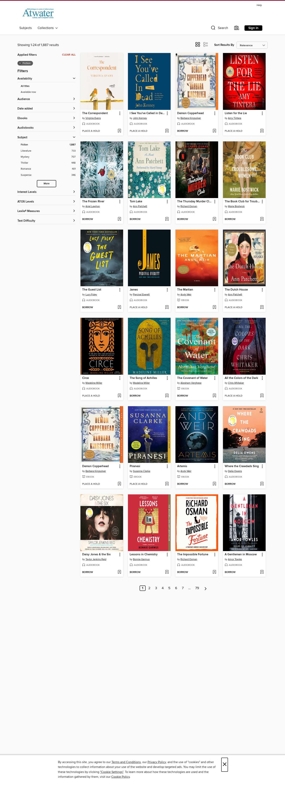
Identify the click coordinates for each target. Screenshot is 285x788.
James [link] (134, 289)
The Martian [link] (185, 289)
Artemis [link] (182, 466)
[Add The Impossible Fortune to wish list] (214, 572)
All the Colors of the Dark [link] (241, 378)
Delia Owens (235, 471)
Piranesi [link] (135, 466)
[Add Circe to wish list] (119, 395)
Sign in (253, 28)
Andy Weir (185, 294)
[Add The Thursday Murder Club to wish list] (214, 219)
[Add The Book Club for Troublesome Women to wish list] (261, 219)
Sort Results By (224, 45)
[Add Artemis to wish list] (214, 484)
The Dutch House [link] (236, 289)
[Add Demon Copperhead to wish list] (214, 131)
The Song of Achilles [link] (143, 378)
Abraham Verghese (190, 383)
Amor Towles (235, 559)
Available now (28, 92)
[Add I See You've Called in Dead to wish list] (166, 131)
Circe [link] (85, 378)
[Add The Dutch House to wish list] (261, 307)
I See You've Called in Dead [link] (147, 113)
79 (197, 588)
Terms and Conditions (126, 762)
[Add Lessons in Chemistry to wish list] (166, 572)
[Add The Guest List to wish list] (119, 307)
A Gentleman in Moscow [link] (241, 554)
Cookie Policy (120, 777)
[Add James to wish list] (166, 307)
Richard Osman (188, 206)
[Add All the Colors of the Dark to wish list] (261, 395)
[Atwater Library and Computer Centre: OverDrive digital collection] (37, 13)
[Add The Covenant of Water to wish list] (214, 395)
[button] (219, 28)
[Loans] (237, 28)
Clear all (69, 54)
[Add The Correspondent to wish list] (119, 131)
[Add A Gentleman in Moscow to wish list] (261, 572)
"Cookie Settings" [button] (111, 772)
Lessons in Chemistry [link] (144, 554)
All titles (25, 86)
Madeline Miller (94, 383)
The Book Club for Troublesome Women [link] (242, 201)
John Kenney (140, 118)
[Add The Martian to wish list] (214, 307)
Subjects (25, 28)
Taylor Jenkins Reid (96, 559)
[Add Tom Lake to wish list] (166, 219)
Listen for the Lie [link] (236, 113)
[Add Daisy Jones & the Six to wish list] (119, 572)
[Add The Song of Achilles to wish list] (166, 395)
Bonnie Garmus (141, 559)
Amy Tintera (234, 118)
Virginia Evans (93, 118)
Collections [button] (46, 28)
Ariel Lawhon (93, 206)
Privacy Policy (157, 762)
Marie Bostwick (236, 206)
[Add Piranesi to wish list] (166, 484)
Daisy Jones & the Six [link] (96, 554)
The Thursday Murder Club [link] (195, 201)
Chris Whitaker (236, 383)
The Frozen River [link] (93, 201)
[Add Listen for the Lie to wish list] (261, 131)
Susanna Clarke (141, 471)
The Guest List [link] (91, 289)
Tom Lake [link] (136, 201)
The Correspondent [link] (95, 113)
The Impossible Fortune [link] (192, 554)
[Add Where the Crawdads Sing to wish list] (261, 484)
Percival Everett (141, 294)
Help (259, 5)
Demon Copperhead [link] (190, 113)
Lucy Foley (91, 294)
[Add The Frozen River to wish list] (119, 219)
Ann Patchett (140, 206)
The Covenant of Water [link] (192, 378)
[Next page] (205, 588)
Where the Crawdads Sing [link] (242, 466)
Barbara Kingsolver (190, 118)
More (46, 183)
